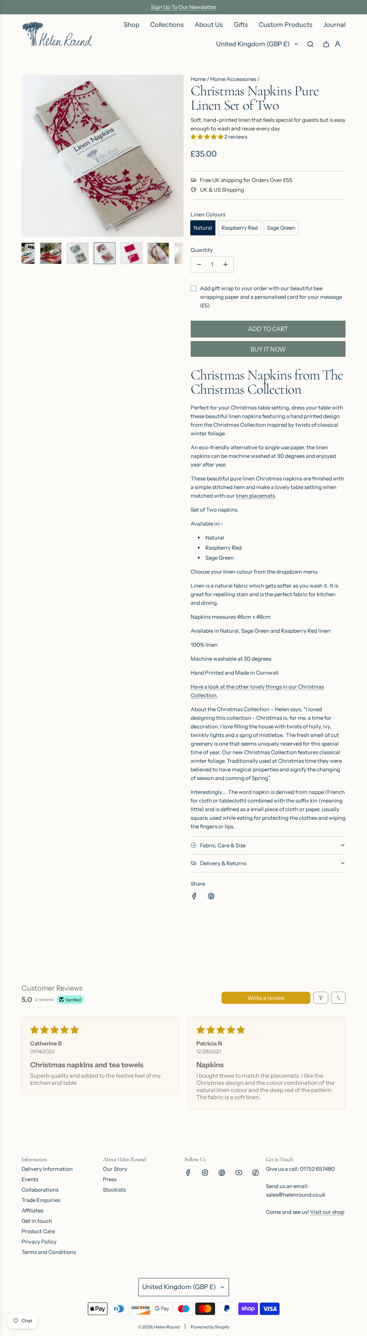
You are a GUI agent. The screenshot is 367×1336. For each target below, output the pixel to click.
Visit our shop (327, 1211)
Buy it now (268, 349)
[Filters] (320, 998)
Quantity (202, 249)
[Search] (310, 44)
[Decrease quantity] (199, 264)
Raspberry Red (239, 227)
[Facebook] (188, 1173)
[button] (27, 156)
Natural (203, 227)
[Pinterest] (222, 1173)
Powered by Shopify (210, 1327)
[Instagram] (205, 1173)
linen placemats (255, 495)
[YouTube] (239, 1173)
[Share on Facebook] (194, 897)
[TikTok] (255, 1173)
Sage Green (281, 227)
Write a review (266, 997)
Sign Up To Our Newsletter (183, 7)
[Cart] (326, 44)
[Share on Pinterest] (211, 897)
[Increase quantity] (225, 264)
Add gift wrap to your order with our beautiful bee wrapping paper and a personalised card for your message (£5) (271, 297)
